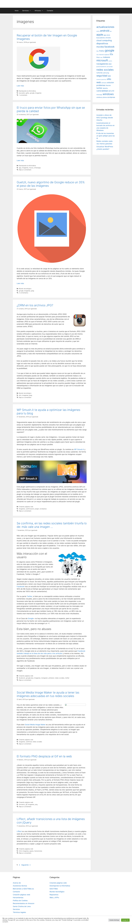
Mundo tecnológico (25, 288)
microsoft (102, 60)
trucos (31, 168)
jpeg (32, 291)
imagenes (38, 93)
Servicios (25, 10)
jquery (32, 851)
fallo (97, 51)
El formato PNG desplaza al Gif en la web (44, 756)
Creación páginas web (21, 895)
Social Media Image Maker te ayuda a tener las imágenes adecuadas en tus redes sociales (48, 694)
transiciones (38, 851)
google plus (29, 678)
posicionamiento (101, 66)
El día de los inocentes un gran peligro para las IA (105, 135)
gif (26, 804)
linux (98, 57)
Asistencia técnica (20, 886)
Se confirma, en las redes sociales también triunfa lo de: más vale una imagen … (52, 525)
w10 (112, 91)
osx (110, 64)
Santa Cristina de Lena (22, 906)
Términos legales (19, 912)
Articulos (38, 10)
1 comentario (23, 95)
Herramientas (18, 898)
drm (20, 395)
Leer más (20, 86)
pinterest (51, 678)
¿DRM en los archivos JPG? (35, 305)
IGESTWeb (54, 889)
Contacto (50, 10)
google (32, 93)
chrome (108, 38)
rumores (99, 73)
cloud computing (104, 40)
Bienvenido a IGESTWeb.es (23, 889)
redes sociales (59, 678)
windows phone (101, 97)
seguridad (101, 75)
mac (101, 57)
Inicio (16, 10)
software (103, 82)
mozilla (110, 61)
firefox (101, 51)
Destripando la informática (27, 91)
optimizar (29, 741)
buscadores (100, 38)
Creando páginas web (26, 506)
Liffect (19, 831)
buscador (22, 93)
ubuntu (105, 88)
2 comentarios (23, 293)
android (104, 30)
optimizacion (30, 509)
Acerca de (17, 883)
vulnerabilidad (102, 91)
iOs (111, 54)
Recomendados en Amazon (23, 903)
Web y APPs (54, 898)
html (20, 851)
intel (97, 54)
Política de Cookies (20, 901)
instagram (44, 678)
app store (107, 35)
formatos (22, 804)
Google (30, 618)
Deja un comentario (25, 170)
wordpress (43, 509)
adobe (98, 31)
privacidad (109, 66)
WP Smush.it (79, 449)
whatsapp (37, 168)
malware (106, 57)
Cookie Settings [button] (114, 920)
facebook (22, 678)
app (20, 168)
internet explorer (104, 54)
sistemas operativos (101, 79)
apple (99, 34)
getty (27, 93)
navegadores (102, 64)
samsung (106, 73)
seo (109, 76)
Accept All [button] (125, 920)
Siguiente (26, 865)
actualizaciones (105, 26)
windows (108, 94)
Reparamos (54, 895)
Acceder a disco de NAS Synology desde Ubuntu (104, 117)
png (36, 804)
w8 (109, 91)
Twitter (29, 596)
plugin (37, 509)
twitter (67, 678)
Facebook (20, 586)
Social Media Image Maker (35, 725)
